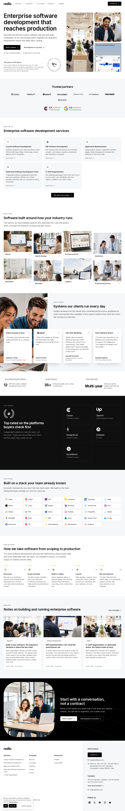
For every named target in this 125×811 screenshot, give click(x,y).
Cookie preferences (34, 800)
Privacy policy (13, 802)
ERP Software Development (12, 763)
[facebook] (100, 802)
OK (6, 806)
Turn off (12, 806)
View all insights (113, 610)
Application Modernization (12, 766)
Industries (29, 3)
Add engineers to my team (33, 47)
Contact (31, 773)
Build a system (11, 47)
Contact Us (113, 3)
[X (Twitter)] (94, 802)
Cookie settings (26, 806)
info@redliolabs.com (97, 760)
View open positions (95, 786)
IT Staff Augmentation (10, 775)
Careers (31, 769)
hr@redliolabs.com (96, 790)
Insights (61, 3)
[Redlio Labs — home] (8, 3)
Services (18, 3)
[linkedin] (89, 802)
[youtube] (110, 802)
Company (50, 3)
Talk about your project (61, 195)
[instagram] (105, 802)
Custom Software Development (14, 759)
